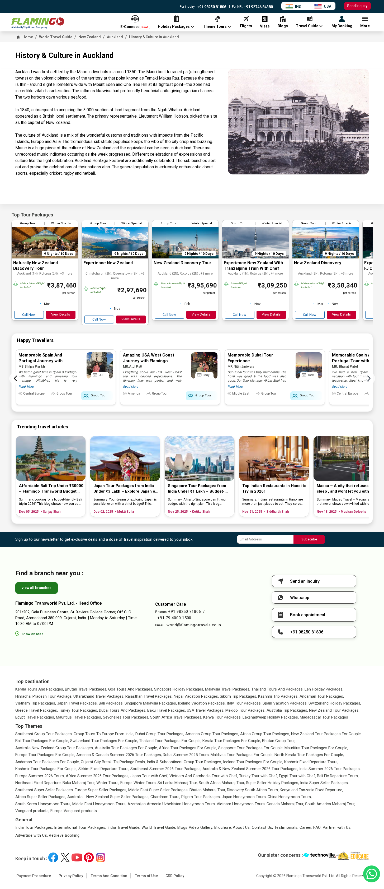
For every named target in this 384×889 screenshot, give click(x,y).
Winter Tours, (107, 782)
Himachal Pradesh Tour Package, (43, 696)
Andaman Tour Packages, (322, 696)
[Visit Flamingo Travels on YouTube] (77, 857)
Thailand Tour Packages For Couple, (170, 740)
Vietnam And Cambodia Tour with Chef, (203, 776)
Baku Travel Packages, (166, 710)
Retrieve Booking (64, 835)
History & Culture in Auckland (154, 37)
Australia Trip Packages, (287, 710)
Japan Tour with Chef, (149, 776)
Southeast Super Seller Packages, (44, 790)
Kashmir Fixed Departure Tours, (311, 762)
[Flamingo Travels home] (37, 23)
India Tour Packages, (34, 827)
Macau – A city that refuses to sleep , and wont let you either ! (346, 488)
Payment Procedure (33, 876)
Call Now (29, 315)
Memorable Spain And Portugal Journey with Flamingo (40, 361)
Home (27, 37)
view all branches (36, 588)
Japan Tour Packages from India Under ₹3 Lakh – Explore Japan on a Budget (125, 488)
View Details (60, 314)
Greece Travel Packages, (36, 710)
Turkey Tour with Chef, (258, 776)
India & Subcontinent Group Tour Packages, (184, 762)
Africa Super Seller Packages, (40, 796)
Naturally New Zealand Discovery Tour (35, 265)
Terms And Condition (109, 876)
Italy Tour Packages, (244, 703)
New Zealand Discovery (317, 262)
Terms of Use (146, 876)
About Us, (241, 827)
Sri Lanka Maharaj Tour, (178, 782)
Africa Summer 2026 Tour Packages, (97, 776)
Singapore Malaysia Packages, (151, 703)
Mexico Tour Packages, (245, 710)
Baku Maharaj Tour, (79, 782)
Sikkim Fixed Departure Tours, (103, 768)
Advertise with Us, (31, 835)
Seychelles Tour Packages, (126, 717)
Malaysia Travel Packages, (227, 689)
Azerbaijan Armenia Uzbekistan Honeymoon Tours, (171, 804)
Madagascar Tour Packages (324, 717)
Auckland (115, 37)
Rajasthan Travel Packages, (149, 696)
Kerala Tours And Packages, (39, 689)
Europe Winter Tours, (138, 782)
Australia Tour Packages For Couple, (126, 748)
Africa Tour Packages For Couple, (188, 748)
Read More (26, 386)
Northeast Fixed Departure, (38, 782)
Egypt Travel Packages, (35, 717)
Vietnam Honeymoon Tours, (241, 804)
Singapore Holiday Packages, (179, 689)
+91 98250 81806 (211, 7)
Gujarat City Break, (96, 762)
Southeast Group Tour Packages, (44, 733)
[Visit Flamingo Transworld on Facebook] (53, 857)
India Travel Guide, (123, 827)
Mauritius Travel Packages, (79, 717)
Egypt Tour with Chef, (297, 776)
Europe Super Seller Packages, (101, 790)
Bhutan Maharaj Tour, (207, 790)
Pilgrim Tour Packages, (201, 796)
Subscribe (309, 539)
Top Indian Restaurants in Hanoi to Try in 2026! (274, 488)
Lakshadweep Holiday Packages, (271, 717)
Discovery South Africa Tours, (253, 790)
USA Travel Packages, (205, 710)
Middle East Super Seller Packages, (158, 790)
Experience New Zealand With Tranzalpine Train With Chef (253, 265)
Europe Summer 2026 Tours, (40, 776)
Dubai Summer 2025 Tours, (186, 754)
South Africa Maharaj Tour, (222, 782)
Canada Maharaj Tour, (285, 804)
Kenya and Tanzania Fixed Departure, (311, 790)
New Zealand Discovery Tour (182, 262)
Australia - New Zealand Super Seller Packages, (108, 796)
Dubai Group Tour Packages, (159, 733)
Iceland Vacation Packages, (202, 703)
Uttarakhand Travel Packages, (98, 696)
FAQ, (317, 827)
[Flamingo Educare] (352, 855)
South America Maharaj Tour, (330, 804)
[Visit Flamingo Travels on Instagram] (101, 857)
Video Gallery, (201, 827)
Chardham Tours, (165, 796)
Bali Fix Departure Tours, (338, 776)
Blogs (182, 827)
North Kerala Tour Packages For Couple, (309, 754)
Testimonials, (286, 827)
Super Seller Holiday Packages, (272, 782)
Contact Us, (262, 827)
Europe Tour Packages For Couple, (45, 754)
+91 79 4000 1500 (174, 617)
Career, (306, 827)
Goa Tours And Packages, (130, 689)
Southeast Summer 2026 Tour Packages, (165, 768)
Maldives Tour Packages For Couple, (242, 754)
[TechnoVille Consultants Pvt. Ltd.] (319, 855)
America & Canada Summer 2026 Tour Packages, (119, 754)
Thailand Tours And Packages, (277, 689)
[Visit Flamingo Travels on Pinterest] (89, 857)
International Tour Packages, (80, 827)
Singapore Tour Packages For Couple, (250, 748)
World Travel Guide (55, 37)
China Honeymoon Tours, (290, 796)
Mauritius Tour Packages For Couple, (316, 748)
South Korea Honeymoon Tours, (43, 804)
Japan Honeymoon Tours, (244, 796)
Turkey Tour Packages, (78, 710)
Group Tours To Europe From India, (104, 733)
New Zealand (89, 37)
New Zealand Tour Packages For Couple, (326, 733)
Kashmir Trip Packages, (278, 696)
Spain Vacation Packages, (285, 703)
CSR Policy (174, 876)
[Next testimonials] (368, 378)
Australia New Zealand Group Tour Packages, (54, 748)
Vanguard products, (32, 810)
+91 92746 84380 (258, 7)
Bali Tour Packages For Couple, (42, 740)
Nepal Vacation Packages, (196, 696)
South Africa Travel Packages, (176, 717)
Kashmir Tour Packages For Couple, (46, 768)
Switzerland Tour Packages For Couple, (104, 740)
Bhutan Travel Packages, (86, 689)
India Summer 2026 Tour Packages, (330, 768)
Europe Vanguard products (73, 810)
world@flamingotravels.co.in (194, 625)
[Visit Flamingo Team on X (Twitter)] (65, 857)
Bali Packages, (111, 703)
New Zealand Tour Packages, (334, 710)
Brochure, (223, 827)
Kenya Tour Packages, (222, 717)
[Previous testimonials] (15, 378)
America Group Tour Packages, (212, 733)
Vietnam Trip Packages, (35, 703)
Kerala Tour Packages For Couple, (231, 740)
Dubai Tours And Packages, (122, 710)
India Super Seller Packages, (324, 782)
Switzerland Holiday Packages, (335, 703)
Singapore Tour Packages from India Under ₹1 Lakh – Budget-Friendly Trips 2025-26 (197, 488)
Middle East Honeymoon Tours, (99, 804)
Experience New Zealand (108, 262)
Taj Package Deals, (129, 762)
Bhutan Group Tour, (278, 740)
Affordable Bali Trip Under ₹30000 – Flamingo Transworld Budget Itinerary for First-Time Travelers (51, 488)
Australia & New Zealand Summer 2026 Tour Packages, (250, 768)
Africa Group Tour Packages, (265, 733)
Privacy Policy (71, 876)
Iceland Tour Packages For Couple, (253, 762)
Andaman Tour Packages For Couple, (47, 762)
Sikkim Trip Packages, (238, 696)
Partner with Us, (337, 827)
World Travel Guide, (158, 827)
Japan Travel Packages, (77, 703)
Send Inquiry (357, 6)
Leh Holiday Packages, (324, 689)
